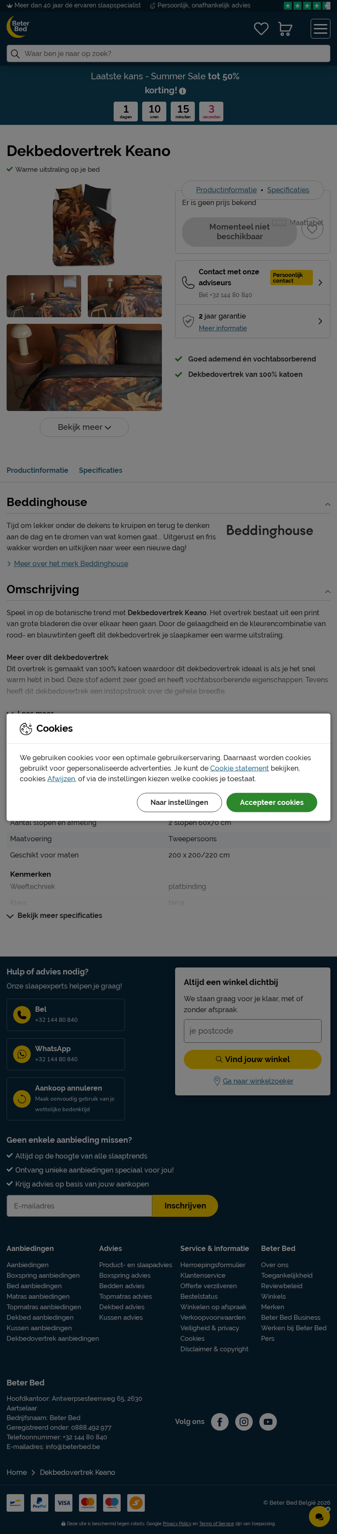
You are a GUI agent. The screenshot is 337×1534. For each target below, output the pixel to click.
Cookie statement (239, 768)
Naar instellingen (179, 802)
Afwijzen (61, 778)
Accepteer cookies (272, 802)
